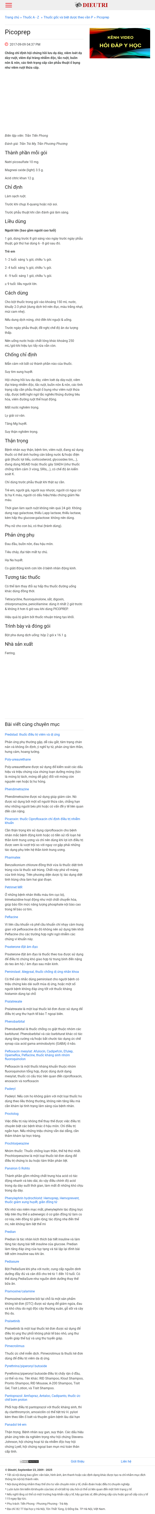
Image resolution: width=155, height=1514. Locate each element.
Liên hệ (126, 1461)
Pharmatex (12, 857)
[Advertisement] (44, 101)
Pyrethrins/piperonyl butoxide (26, 1366)
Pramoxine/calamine (20, 1291)
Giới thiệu (77, 1461)
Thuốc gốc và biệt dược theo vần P (68, 17)
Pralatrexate (13, 1001)
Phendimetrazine (17, 789)
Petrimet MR (13, 887)
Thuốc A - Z (31, 17)
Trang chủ (12, 17)
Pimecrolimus (14, 1346)
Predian (10, 1232)
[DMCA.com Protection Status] (29, 1461)
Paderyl (10, 1089)
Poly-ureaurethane (18, 759)
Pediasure (12, 1261)
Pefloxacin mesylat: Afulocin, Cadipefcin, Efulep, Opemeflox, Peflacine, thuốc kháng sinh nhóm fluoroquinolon (39, 1055)
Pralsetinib (12, 1321)
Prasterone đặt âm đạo (21, 947)
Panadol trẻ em (15, 1425)
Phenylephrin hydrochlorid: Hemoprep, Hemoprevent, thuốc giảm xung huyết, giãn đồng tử (42, 1200)
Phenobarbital (15, 1021)
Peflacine (11, 917)
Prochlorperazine (17, 1143)
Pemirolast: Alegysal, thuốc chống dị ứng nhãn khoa (42, 972)
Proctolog (12, 1114)
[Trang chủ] (91, 5)
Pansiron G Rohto (17, 1168)
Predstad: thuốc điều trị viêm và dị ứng (32, 734)
